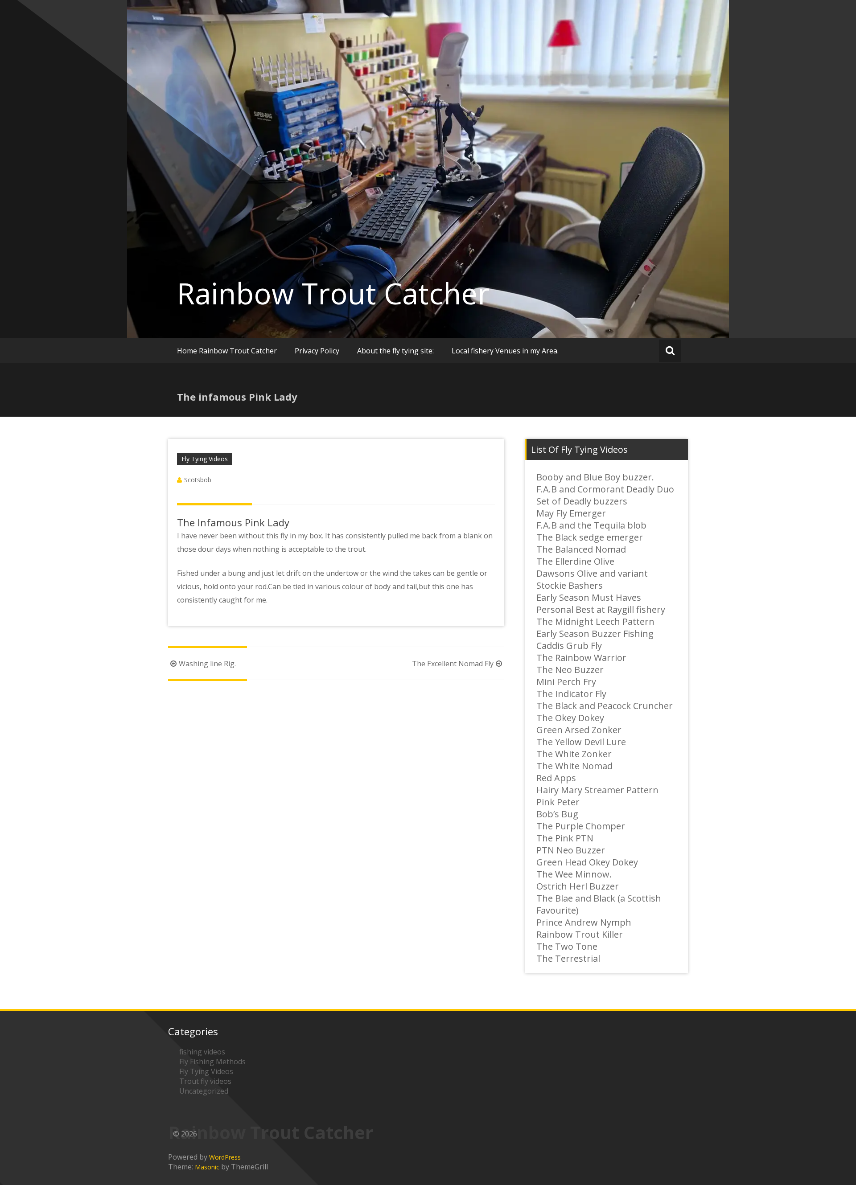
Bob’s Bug (557, 814)
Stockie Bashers (569, 585)
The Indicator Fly (571, 694)
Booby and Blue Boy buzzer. (595, 477)
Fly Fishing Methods (212, 1061)
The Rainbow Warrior (581, 658)
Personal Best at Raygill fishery (600, 609)
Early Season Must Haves (588, 597)
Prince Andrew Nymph (583, 922)
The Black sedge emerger (589, 537)
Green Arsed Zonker (578, 730)
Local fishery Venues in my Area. (505, 351)
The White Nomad (574, 766)
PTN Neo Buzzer (570, 850)
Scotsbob (197, 480)
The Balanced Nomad (581, 549)
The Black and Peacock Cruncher (604, 706)
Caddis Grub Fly (569, 646)
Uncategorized (203, 1091)
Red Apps (556, 778)
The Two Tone (566, 946)
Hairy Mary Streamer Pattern (597, 790)
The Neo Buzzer (570, 670)
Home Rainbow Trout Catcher (227, 351)
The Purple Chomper (580, 826)
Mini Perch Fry (566, 682)
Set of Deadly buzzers (581, 501)
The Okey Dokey (570, 718)
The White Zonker (574, 754)
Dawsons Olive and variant (592, 573)
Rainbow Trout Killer (579, 934)
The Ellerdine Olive (575, 561)
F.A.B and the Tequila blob (591, 525)
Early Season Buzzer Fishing (595, 633)
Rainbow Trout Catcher (333, 293)
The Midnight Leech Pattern (595, 621)
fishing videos (202, 1052)
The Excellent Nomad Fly (453, 663)
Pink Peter (558, 802)
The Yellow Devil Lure (581, 742)
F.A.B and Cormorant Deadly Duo (605, 489)
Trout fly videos (205, 1081)
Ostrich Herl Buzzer (577, 886)
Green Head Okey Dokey (587, 862)
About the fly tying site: (395, 351)
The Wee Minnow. (574, 874)
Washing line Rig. (207, 663)
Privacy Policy (317, 351)
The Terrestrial (568, 958)
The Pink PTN (564, 838)
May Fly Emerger (571, 513)
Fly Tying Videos (204, 459)
